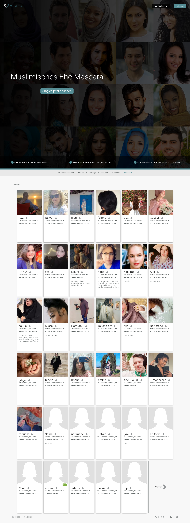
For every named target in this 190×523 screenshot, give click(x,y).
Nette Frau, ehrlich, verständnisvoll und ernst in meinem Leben (81, 283)
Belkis (101, 488)
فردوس (154, 217)
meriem (24, 434)
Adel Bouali (131, 380)
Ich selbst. (127, 281)
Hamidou (77, 326)
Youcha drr (104, 326)
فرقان (22, 380)
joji (126, 488)
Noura (75, 271)
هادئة (125, 444)
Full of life (48, 444)
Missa (49, 326)
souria (23, 326)
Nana (100, 271)
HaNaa (101, 434)
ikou (74, 217)
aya (47, 271)
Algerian (104, 172)
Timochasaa (158, 380)
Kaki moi (129, 271)
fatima (101, 217)
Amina (101, 380)
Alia (152, 271)
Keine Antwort (155, 281)
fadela (49, 380)
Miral (22, 488)
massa (49, 488)
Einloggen (180, 6)
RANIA (23, 271)
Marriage (92, 172)
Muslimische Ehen (66, 172)
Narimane (156, 326)
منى (126, 434)
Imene (75, 380)
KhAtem (155, 434)
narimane (77, 434)
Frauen (81, 172)
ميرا (21, 217)
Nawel (49, 217)
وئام (126, 217)
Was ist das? (128, 335)
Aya (126, 326)
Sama (49, 434)
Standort (116, 172)
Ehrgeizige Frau (51, 335)
